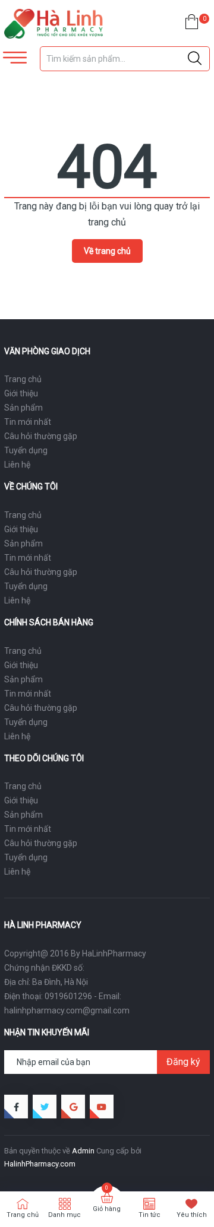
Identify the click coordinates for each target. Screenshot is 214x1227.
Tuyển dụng (26, 450)
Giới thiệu (21, 393)
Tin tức (149, 1215)
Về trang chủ (107, 251)
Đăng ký (183, 1061)
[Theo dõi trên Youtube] (102, 1106)
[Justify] (194, 59)
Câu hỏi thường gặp (40, 436)
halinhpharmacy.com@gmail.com (67, 1010)
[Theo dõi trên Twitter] (44, 1106)
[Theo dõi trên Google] (73, 1106)
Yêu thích (192, 1215)
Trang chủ (23, 379)
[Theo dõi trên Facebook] (16, 1106)
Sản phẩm (23, 407)
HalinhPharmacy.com (39, 1163)
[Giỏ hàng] (191, 24)
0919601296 (68, 996)
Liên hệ (17, 464)
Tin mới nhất (27, 422)
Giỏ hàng (107, 1209)
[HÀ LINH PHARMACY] (53, 24)
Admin (83, 1150)
